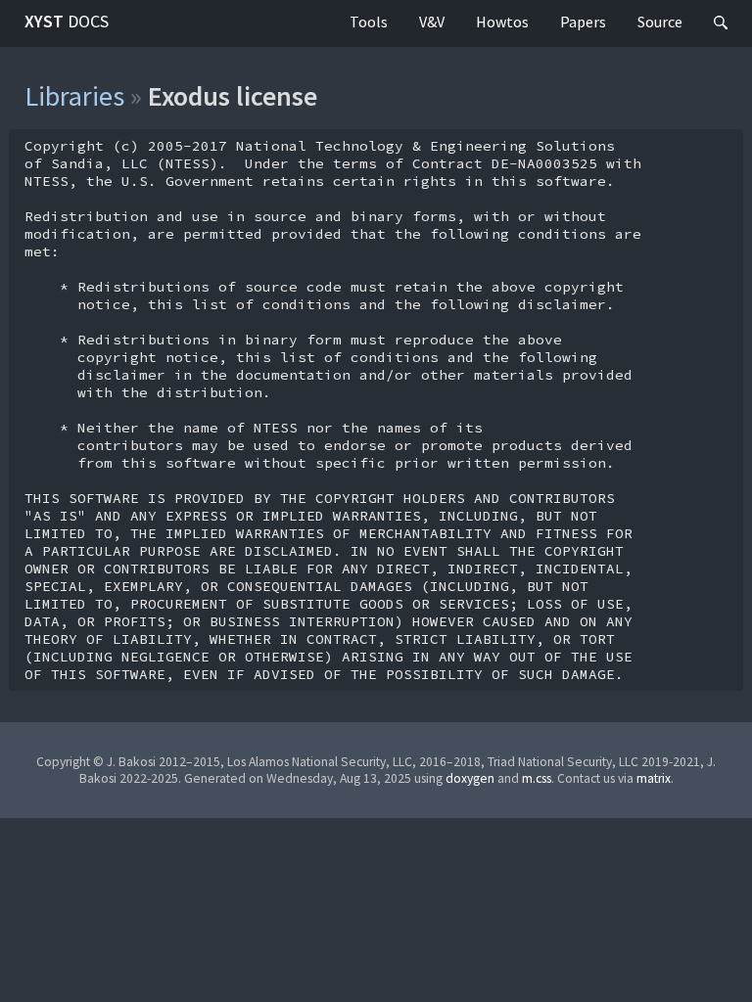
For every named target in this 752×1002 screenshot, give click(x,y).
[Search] (720, 23)
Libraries (74, 96)
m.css (536, 778)
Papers (583, 21)
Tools (369, 21)
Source (659, 21)
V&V (432, 21)
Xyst (66, 21)
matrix (653, 778)
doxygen (470, 778)
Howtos (502, 21)
